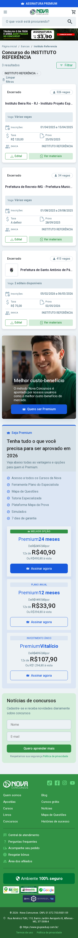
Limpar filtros (10, 80)
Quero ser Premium (41, 409)
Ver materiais (53, 156)
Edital (18, 156)
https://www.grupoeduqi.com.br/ (40, 927)
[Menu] (5, 12)
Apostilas (9, 802)
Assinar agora (41, 568)
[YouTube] (72, 783)
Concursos (10, 821)
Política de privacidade (55, 756)
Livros (7, 815)
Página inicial (9, 46)
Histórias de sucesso (55, 821)
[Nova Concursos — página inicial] (39, 12)
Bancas (25, 46)
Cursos (8, 808)
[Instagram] (64, 783)
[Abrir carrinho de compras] (73, 12)
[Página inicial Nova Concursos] (15, 785)
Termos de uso (24, 932)
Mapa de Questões (53, 815)
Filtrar (69, 65)
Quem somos (12, 795)
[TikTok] (49, 783)
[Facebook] (57, 783)
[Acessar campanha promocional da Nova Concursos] (39, 34)
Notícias (46, 808)
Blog (44, 795)
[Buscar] (72, 21)
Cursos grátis (50, 802)
